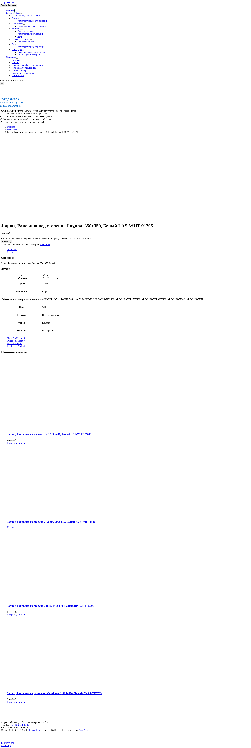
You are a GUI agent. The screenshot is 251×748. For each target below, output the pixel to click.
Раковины (45, 244)
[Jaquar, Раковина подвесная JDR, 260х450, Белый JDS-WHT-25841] (128, 393)
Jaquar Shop (34, 730)
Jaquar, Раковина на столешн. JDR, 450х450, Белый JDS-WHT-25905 (50, 605)
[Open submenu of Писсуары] (23, 50)
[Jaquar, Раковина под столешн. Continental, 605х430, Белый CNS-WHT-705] (128, 652)
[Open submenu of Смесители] (24, 24)
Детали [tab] (10, 252)
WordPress (83, 730)
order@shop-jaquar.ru (11, 102)
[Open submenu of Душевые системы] (31, 39)
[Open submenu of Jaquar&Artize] (20, 13)
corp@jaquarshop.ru (10, 106)
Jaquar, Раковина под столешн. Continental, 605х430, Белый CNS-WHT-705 (54, 693)
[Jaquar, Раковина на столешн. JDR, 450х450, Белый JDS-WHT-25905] (128, 565)
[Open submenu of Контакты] (17, 58)
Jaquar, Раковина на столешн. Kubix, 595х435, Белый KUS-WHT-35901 (52, 521)
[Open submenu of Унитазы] (21, 29)
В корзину (6, 242)
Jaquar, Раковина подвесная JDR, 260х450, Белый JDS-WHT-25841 (49, 434)
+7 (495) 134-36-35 (20, 725)
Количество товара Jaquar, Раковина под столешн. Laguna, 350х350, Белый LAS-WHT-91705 (47, 238)
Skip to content (8, 2)
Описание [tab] (12, 249)
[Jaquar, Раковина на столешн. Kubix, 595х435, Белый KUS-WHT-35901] (128, 480)
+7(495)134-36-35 (9, 99)
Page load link (7, 743)
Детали (21, 443)
